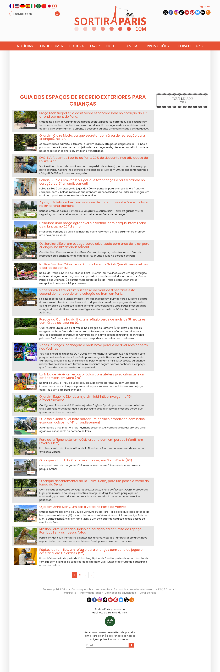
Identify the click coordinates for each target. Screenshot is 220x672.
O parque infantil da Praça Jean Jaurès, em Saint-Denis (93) (85, 460)
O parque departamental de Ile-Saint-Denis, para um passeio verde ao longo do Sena (94, 483)
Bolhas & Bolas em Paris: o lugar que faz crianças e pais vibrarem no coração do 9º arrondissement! (92, 182)
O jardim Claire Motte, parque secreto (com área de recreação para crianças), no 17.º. (92, 137)
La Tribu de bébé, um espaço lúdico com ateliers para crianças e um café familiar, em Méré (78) (92, 376)
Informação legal (90, 593)
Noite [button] (111, 46)
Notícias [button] (25, 46)
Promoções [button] (158, 46)
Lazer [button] (95, 46)
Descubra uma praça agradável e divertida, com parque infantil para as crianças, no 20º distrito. (92, 225)
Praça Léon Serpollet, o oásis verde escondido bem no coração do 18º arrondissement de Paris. (93, 115)
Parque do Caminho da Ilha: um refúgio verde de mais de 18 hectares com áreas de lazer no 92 (92, 321)
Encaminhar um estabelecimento (134, 589)
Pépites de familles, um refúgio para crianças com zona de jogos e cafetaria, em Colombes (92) (90, 551)
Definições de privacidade (120, 593)
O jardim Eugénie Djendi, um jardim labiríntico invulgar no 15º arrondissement (85, 398)
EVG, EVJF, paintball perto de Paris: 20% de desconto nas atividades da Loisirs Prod (93, 159)
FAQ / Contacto (167, 589)
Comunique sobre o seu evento (91, 589)
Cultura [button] (76, 46)
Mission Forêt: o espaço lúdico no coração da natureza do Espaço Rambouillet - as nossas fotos (90, 531)
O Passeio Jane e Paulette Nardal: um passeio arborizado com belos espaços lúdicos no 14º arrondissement (92, 421)
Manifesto (70, 593)
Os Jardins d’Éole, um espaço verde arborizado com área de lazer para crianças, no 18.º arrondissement (94, 245)
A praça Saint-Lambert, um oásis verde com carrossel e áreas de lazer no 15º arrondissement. (94, 204)
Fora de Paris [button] (190, 46)
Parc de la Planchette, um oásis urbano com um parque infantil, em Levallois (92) (91, 441)
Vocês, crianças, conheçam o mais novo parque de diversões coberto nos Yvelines (93, 347)
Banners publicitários (55, 589)
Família (130, 46)
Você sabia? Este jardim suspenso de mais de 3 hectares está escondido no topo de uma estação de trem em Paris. (87, 292)
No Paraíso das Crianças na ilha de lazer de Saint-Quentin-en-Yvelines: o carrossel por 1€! (94, 266)
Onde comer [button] (51, 46)
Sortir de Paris (148, 593)
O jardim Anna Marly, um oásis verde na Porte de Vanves (82, 507)
